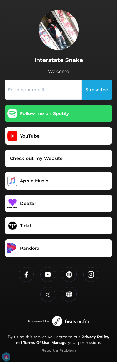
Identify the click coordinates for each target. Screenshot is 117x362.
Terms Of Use (36, 342)
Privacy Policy (95, 337)
